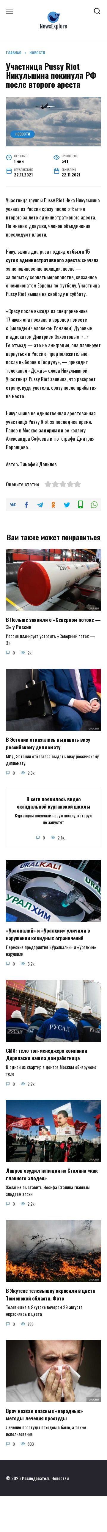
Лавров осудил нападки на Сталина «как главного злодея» (52, 1174)
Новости (22, 133)
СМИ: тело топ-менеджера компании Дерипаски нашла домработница (46, 1054)
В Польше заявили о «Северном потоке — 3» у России (53, 623)
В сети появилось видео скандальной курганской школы (53, 802)
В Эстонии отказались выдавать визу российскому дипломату (48, 743)
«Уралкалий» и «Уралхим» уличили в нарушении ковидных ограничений (48, 934)
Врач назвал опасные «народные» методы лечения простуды (44, 1414)
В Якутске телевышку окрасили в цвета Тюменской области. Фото (50, 1294)
